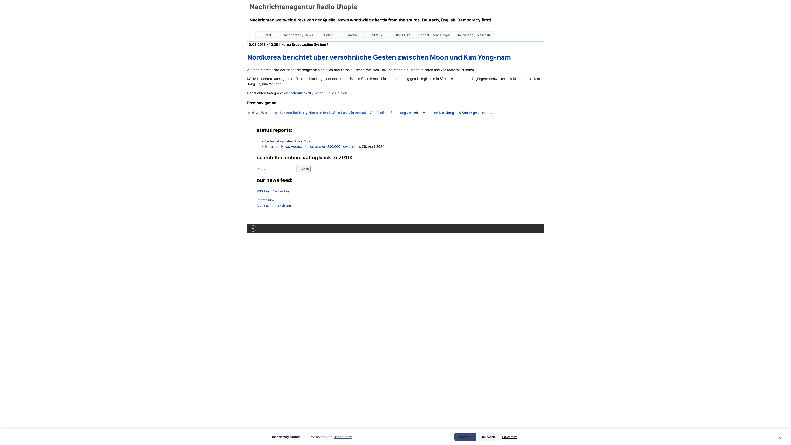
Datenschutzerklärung (274, 206)
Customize (509, 437)
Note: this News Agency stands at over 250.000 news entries (313, 146)
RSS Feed (264, 191)
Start (267, 35)
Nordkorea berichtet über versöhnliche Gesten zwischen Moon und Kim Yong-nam (379, 57)
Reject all (488, 437)
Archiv (353, 35)
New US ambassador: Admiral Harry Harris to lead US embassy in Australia (308, 113)
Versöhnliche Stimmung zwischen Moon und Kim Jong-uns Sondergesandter (431, 113)
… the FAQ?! (401, 35)
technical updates (279, 141)
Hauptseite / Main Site (473, 35)
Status (377, 35)
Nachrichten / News (297, 35)
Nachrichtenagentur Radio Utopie (303, 7)
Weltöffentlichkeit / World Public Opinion (315, 93)
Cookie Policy (343, 437)
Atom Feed (283, 191)
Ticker (328, 35)
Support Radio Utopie (434, 35)
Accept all (465, 437)
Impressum (265, 200)
